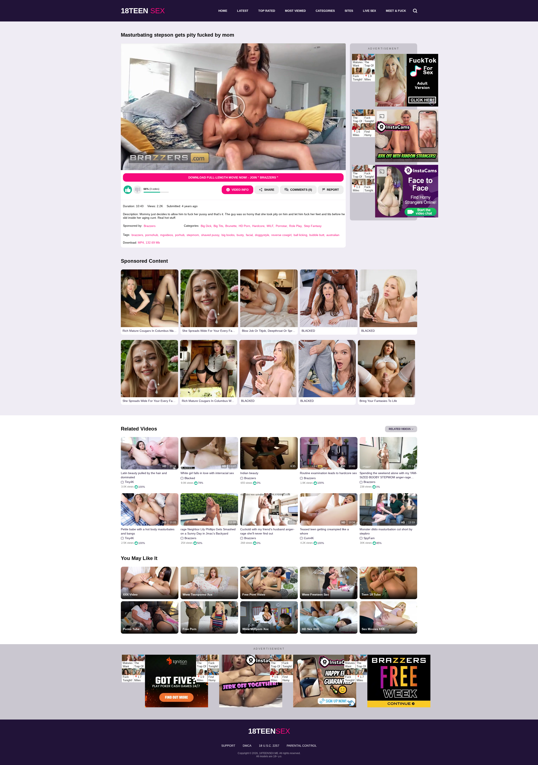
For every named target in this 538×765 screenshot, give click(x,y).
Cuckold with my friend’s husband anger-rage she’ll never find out (267, 531)
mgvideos (166, 235)
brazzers (137, 235)
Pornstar (281, 226)
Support (228, 745)
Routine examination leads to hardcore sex (328, 473)
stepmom (193, 235)
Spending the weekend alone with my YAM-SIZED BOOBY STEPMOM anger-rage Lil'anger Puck (388, 475)
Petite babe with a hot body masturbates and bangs (147, 531)
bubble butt (316, 235)
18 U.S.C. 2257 (269, 745)
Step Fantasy (313, 226)
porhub (180, 235)
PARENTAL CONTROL (302, 745)
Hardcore (258, 226)
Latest (242, 10)
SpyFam (369, 538)
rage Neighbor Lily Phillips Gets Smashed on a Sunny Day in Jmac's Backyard (208, 531)
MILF (270, 226)
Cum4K (309, 538)
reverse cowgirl (281, 235)
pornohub (151, 235)
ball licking (300, 235)
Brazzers (150, 226)
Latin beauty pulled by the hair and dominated (144, 475)
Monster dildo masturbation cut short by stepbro (386, 531)
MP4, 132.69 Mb (149, 242)
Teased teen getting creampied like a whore (324, 531)
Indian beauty (249, 473)
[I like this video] (128, 189)
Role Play (295, 226)
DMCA (247, 745)
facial (249, 235)
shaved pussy (210, 235)
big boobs (228, 235)
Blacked (190, 478)
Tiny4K (129, 482)
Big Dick (206, 226)
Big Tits (218, 226)
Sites (349, 10)
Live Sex (369, 10)
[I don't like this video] (137, 189)
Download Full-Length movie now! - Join (233, 177)
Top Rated (266, 10)
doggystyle (262, 235)
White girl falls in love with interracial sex (207, 473)
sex (143, 11)
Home (222, 10)
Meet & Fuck (396, 10)
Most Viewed (295, 10)
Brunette (231, 226)
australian (332, 235)
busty (240, 235)
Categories (325, 10)
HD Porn (244, 226)
